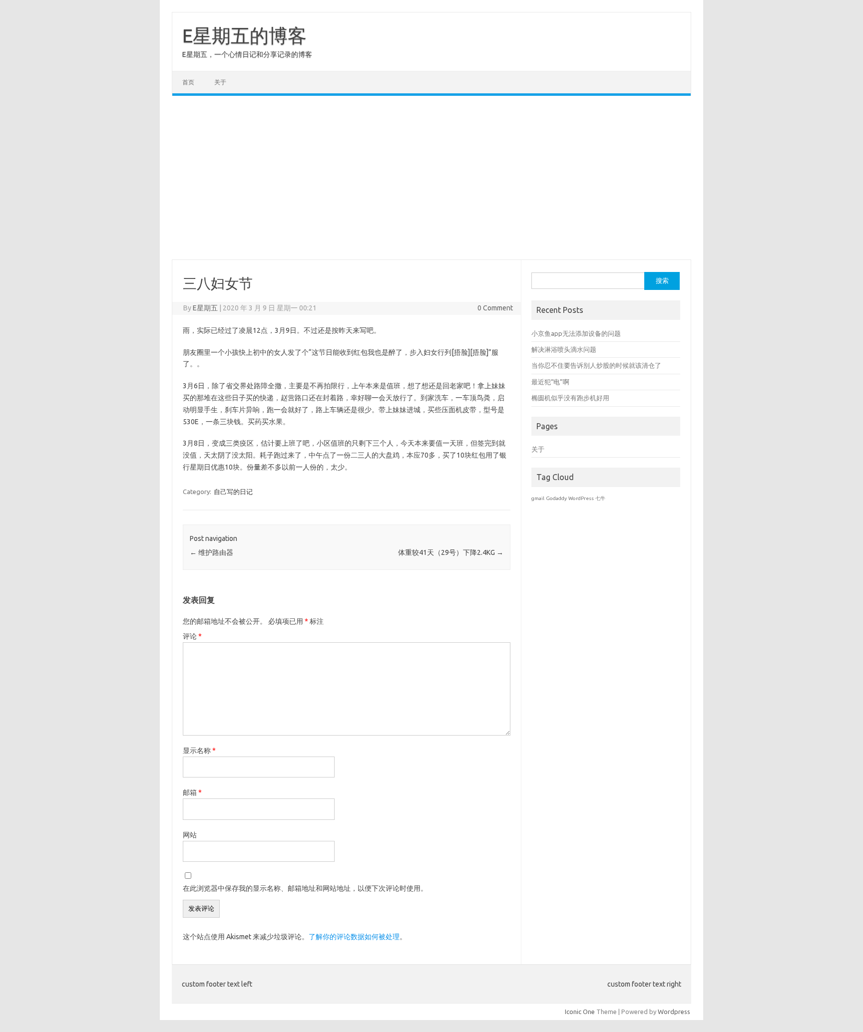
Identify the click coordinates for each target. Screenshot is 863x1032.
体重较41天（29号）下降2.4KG (450, 552)
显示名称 (199, 751)
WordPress (581, 498)
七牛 (600, 498)
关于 (220, 82)
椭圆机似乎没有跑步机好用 (570, 397)
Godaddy (556, 498)
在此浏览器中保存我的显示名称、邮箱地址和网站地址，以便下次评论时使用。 (305, 888)
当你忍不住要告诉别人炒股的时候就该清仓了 (596, 365)
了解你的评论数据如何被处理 (354, 937)
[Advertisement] (431, 178)
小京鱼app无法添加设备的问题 (576, 333)
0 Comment (495, 308)
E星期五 (205, 308)
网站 (190, 835)
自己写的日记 (233, 491)
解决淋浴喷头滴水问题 (563, 349)
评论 (192, 636)
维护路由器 (211, 552)
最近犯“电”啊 (550, 381)
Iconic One (580, 1011)
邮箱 (192, 792)
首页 (188, 82)
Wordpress (674, 1011)
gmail (537, 498)
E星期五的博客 (244, 35)
